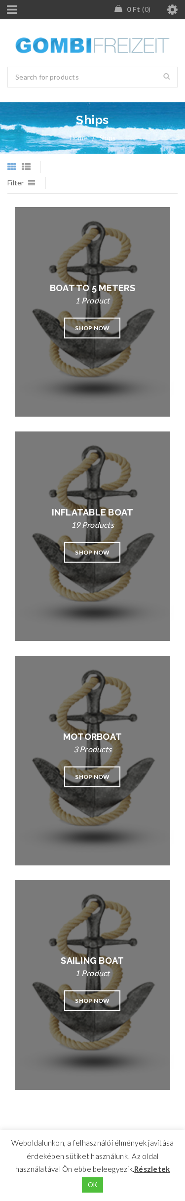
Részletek (152, 1168)
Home (78, 138)
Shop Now (92, 328)
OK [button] (93, 1185)
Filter (15, 182)
